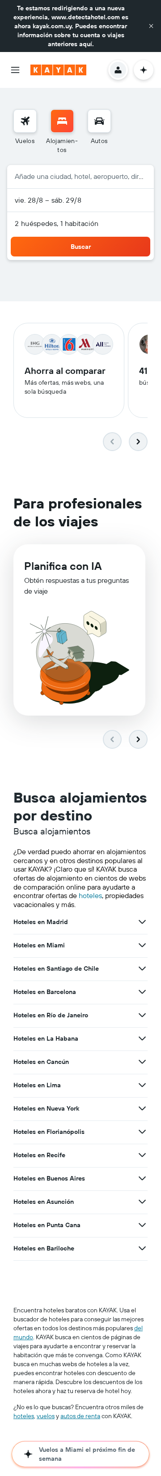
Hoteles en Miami (39, 945)
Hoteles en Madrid (40, 922)
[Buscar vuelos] (25, 121)
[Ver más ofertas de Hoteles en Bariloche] (142, 1248)
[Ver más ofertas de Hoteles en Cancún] (142, 1061)
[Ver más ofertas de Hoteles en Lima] (142, 1085)
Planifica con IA (63, 566)
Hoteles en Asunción (43, 1202)
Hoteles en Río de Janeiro (50, 1015)
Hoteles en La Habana (45, 1038)
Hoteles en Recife (39, 1155)
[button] (151, 26)
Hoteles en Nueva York (46, 1108)
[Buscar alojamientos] (62, 121)
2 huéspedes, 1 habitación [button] (57, 223)
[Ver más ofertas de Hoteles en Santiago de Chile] (142, 968)
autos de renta (80, 1416)
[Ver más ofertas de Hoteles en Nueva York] (142, 1108)
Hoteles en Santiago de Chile (56, 968)
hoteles (90, 895)
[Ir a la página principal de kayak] (58, 70)
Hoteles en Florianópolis (49, 1132)
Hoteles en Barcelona (44, 992)
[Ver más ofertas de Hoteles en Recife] (142, 1155)
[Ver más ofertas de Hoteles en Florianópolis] (142, 1131)
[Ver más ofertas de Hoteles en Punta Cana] (142, 1225)
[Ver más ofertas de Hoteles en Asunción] (142, 1201)
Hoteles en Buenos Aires (49, 1178)
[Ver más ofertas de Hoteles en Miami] (142, 945)
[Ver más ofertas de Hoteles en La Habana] (142, 1038)
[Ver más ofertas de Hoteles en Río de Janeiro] (142, 1015)
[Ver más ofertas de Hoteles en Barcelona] (142, 991)
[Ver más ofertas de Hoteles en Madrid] (142, 921)
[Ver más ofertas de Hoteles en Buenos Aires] (142, 1178)
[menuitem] (25, 131)
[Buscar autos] (99, 121)
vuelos (46, 1416)
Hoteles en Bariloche (43, 1248)
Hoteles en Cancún (41, 1062)
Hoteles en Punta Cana (46, 1225)
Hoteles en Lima (37, 1085)
